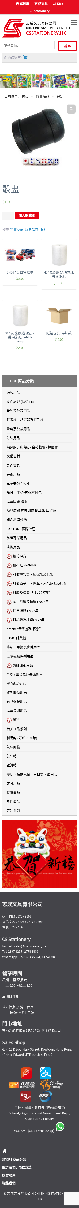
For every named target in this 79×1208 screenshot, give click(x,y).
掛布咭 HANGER (24, 565)
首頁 (25, 96)
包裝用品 (13, 438)
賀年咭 (12, 756)
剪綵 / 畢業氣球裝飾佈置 (25, 674)
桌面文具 (13, 465)
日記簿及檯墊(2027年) (29, 620)
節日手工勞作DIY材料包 (24, 492)
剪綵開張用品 (23, 665)
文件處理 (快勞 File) (21, 401)
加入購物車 (27, 215)
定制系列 (13, 811)
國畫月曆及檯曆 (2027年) (31, 601)
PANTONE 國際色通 (21, 529)
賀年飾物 (13, 747)
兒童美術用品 (17, 711)
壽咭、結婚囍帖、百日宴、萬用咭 (32, 774)
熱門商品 (13, 801)
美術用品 (13, 474)
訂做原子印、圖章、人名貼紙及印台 (40, 583)
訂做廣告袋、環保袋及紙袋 (33, 574)
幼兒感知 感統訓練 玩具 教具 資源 (31, 511)
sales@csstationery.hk (30, 946)
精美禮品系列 (17, 729)
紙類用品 (13, 392)
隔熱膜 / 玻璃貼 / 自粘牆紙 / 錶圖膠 (32, 447)
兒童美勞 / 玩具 (18, 483)
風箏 (16, 720)
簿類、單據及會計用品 (23, 647)
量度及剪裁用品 (18, 429)
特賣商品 (42, 96)
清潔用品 (13, 547)
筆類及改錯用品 (18, 411)
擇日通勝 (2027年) (26, 611)
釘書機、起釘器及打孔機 (25, 420)
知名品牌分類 (17, 520)
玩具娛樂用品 (35, 229)
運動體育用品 (17, 692)
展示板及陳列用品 (20, 656)
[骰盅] (39, 135)
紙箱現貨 (19, 556)
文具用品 (13, 783)
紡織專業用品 (17, 538)
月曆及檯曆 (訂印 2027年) (31, 592)
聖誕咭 (12, 765)
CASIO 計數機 (16, 638)
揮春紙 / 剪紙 (16, 683)
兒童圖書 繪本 (17, 501)
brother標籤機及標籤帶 (24, 629)
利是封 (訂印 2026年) (22, 738)
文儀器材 (13, 456)
